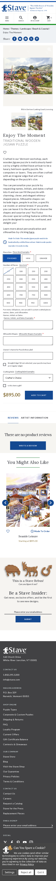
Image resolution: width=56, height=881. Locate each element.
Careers (7, 798)
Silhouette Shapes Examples (30, 334)
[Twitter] (5, 842)
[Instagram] (31, 842)
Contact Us (9, 793)
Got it (40, 872)
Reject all (26, 872)
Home (6, 28)
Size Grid (23, 265)
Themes (15, 28)
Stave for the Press (13, 808)
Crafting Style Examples (25, 371)
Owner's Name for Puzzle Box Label (18, 350)
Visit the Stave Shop (14, 766)
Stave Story (9, 756)
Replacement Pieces (13, 813)
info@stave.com (11, 679)
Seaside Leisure (28, 536)
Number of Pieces (15, 265)
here (31, 232)
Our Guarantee (11, 771)
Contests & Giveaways (15, 744)
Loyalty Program (11, 729)
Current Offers (11, 734)
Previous (5, 503)
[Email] (20, 39)
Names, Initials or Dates (27, 314)
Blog (5, 761)
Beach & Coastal (41, 28)
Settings (9, 872)
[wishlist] (5, 152)
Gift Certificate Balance (15, 739)
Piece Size (17, 252)
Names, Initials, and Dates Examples (18, 318)
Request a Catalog (13, 803)
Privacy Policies (11, 776)
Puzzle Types (10, 709)
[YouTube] (25, 842)
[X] (31, 39)
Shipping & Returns (13, 719)
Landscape (25, 28)
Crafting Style (19, 371)
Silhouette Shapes (23, 334)
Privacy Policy (26, 864)
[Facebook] (14, 39)
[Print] (25, 39)
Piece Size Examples (21, 252)
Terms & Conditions (13, 781)
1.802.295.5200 (11, 674)
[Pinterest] (37, 39)
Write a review (28, 445)
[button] (21, 19)
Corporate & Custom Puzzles (18, 714)
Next (51, 503)
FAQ (5, 724)
